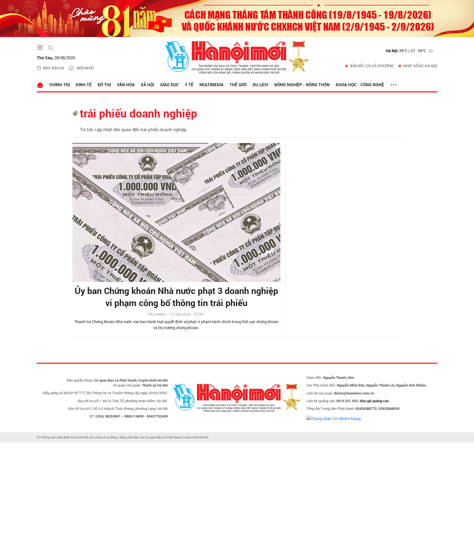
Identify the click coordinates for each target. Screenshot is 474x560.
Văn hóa (126, 84)
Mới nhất (86, 68)
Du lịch (260, 84)
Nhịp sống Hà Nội (420, 65)
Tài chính (157, 314)
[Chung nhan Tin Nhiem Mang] (333, 418)
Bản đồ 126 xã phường (372, 65)
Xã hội (147, 84)
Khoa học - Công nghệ (360, 84)
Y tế (189, 84)
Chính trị (59, 84)
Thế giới (238, 84)
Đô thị (104, 84)
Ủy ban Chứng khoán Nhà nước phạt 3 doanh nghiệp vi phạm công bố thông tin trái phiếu (176, 297)
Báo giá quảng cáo (374, 400)
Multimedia (211, 84)
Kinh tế (84, 84)
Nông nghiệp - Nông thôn (302, 84)
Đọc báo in (53, 68)
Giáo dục (169, 84)
